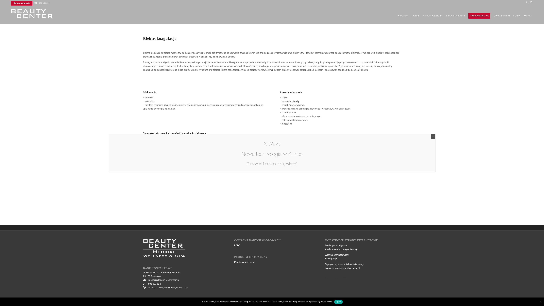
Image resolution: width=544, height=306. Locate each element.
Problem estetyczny (244, 262)
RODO (237, 245)
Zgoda (338, 301)
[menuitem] (402, 15)
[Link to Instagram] (531, 2)
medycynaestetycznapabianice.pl (341, 249)
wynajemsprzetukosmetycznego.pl (342, 268)
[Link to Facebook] (527, 2)
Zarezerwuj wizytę (22, 3)
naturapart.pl (331, 258)
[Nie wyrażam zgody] (540, 301)
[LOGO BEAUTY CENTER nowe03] (32, 15)
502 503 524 (44, 3)
